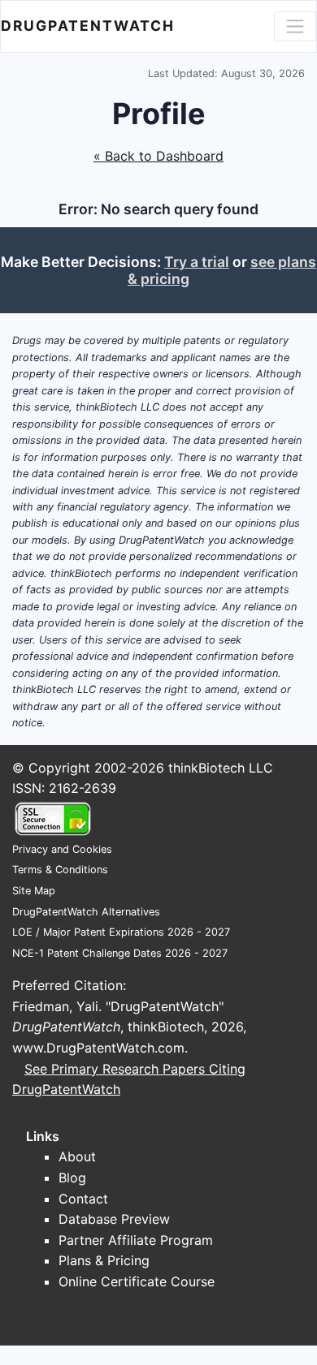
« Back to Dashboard (158, 156)
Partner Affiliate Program (136, 1240)
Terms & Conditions (60, 869)
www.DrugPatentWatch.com (98, 1048)
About (77, 1156)
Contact (83, 1199)
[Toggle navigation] (295, 26)
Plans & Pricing (104, 1260)
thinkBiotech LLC (220, 768)
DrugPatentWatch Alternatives (86, 912)
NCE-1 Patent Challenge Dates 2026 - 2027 (120, 953)
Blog (72, 1177)
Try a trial (196, 261)
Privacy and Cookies (62, 849)
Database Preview (114, 1219)
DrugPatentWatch (88, 25)
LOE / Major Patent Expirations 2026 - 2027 (121, 932)
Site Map (33, 891)
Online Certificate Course (137, 1281)
